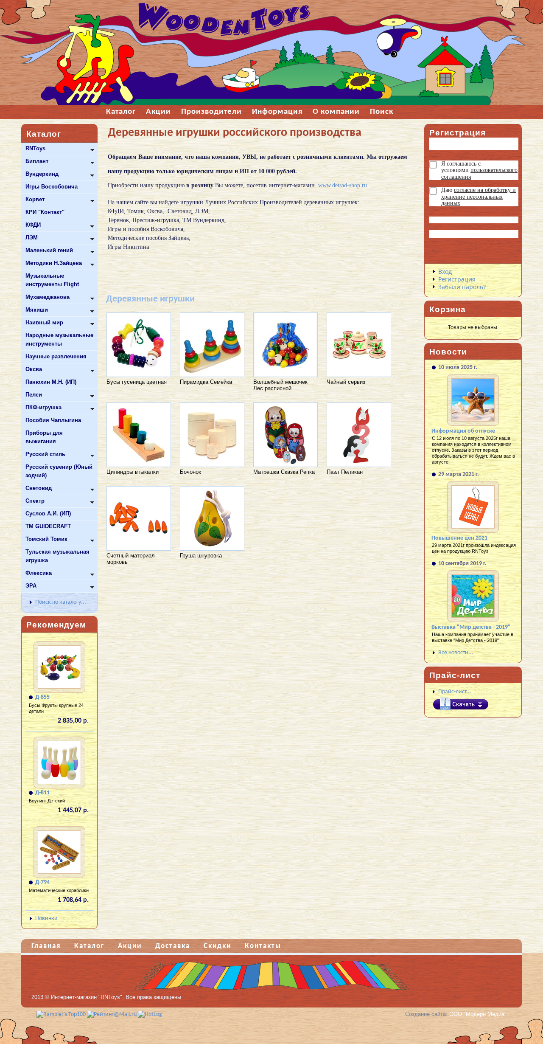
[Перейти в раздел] (139, 312)
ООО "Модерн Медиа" (478, 1014)
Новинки (46, 918)
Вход (445, 271)
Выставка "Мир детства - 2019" (470, 627)
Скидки (217, 946)
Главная (46, 946)
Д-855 (42, 697)
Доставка (172, 946)
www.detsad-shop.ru (342, 185)
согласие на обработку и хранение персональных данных (478, 196)
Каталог (89, 946)
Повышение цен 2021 (459, 538)
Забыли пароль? (462, 287)
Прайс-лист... (454, 692)
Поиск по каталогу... (60, 602)
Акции (130, 946)
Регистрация (457, 279)
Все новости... (455, 653)
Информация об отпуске (463, 431)
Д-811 (42, 793)
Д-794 (42, 882)
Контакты (263, 946)
